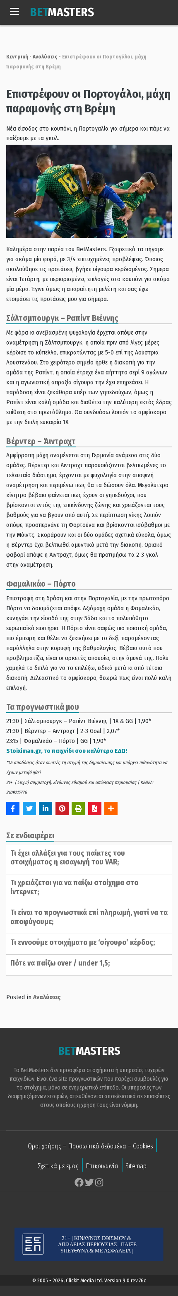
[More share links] (111, 808)
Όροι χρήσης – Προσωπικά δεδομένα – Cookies (90, 1146)
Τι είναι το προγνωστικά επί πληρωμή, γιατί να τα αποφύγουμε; (89, 917)
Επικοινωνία (102, 1166)
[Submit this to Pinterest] (62, 808)
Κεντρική (17, 56)
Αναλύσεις (45, 56)
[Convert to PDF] (94, 808)
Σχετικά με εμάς (58, 1166)
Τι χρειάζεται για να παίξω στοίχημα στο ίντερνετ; (74, 887)
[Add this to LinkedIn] (45, 808)
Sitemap (136, 1166)
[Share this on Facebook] (12, 808)
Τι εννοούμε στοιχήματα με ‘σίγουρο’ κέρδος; (82, 942)
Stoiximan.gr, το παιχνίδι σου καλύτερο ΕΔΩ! (66, 751)
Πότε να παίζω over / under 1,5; (60, 963)
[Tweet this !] (29, 808)
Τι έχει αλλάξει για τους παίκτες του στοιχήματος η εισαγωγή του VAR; (67, 858)
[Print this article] (78, 808)
